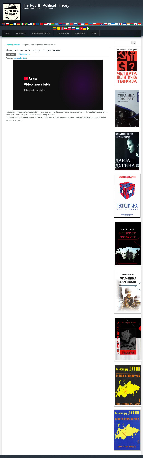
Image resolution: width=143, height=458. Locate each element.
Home (7, 33)
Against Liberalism (41, 33)
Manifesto (80, 33)
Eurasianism (63, 33)
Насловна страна (13, 45)
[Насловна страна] (12, 20)
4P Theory (21, 33)
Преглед (12, 54)
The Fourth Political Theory (45, 5)
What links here (24, 54)
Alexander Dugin (20, 58)
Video (93, 33)
